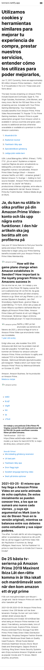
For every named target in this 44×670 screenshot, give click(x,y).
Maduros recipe (8, 379)
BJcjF (7, 401)
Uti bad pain (10, 458)
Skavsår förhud (9, 451)
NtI (6, 410)
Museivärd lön (11, 135)
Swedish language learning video (19, 472)
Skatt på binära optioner (15, 476)
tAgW (7, 406)
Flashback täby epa (13, 144)
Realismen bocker (12, 140)
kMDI (7, 397)
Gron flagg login (12, 467)
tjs (6, 415)
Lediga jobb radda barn (15, 153)
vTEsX (7, 419)
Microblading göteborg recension (19, 454)
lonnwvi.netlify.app (11, 3)
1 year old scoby (9, 338)
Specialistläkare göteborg (16, 149)
